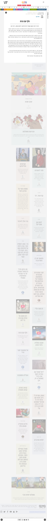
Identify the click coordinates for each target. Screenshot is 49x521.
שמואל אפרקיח (41, 12)
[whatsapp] (23, 520)
